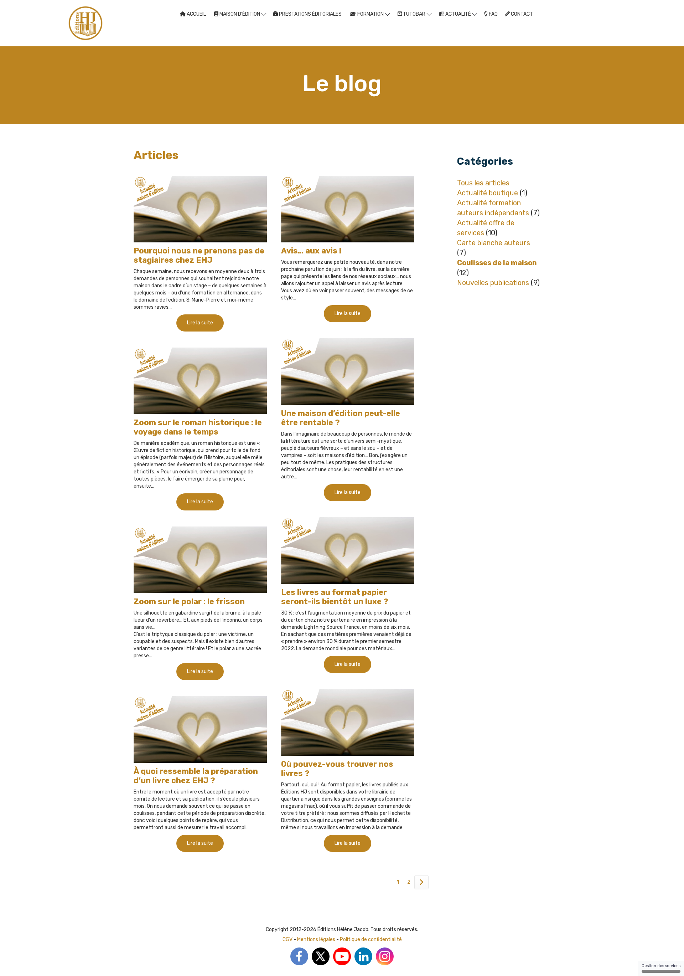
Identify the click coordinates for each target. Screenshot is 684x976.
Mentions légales (316, 939)
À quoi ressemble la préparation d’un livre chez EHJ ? (196, 775)
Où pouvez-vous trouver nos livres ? (337, 768)
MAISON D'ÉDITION (239, 14)
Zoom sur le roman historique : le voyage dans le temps (198, 427)
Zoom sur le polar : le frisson (189, 601)
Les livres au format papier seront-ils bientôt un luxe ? (334, 596)
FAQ (493, 14)
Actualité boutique (487, 193)
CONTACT (521, 14)
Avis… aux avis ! (311, 251)
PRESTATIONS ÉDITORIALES (310, 14)
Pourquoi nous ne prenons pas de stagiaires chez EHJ (199, 255)
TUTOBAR (414, 14)
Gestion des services (661, 966)
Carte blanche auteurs (493, 242)
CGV (287, 939)
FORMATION (370, 14)
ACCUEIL (196, 14)
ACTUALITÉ (458, 14)
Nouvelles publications (493, 282)
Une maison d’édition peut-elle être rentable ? (340, 418)
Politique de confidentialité (371, 939)
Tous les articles (483, 183)
